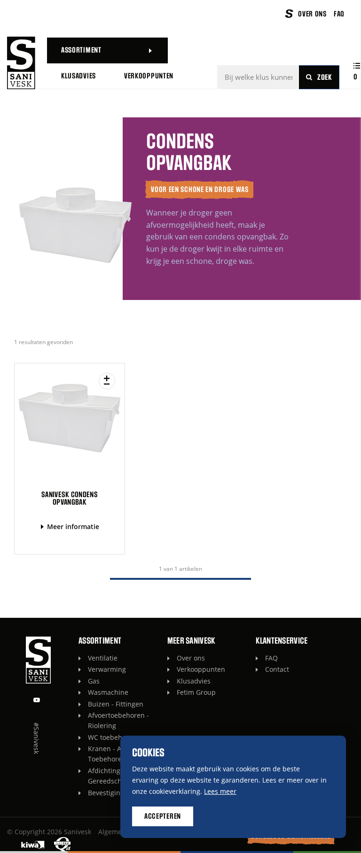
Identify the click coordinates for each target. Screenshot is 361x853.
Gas (94, 680)
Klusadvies (194, 680)
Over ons (191, 657)
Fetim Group (196, 692)
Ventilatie (103, 657)
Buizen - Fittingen (115, 703)
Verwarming (107, 669)
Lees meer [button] (220, 791)
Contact (277, 669)
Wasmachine (108, 692)
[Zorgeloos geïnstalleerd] (21, 63)
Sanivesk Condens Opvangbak (69, 498)
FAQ (271, 657)
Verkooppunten (201, 669)
